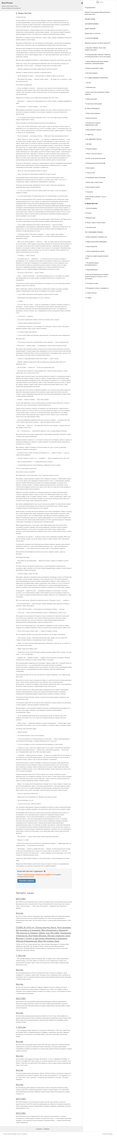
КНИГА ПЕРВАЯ (90, 28)
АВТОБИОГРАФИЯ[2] (91, 24)
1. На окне (88, 82)
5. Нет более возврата (91, 73)
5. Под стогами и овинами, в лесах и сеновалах (15, 1134)
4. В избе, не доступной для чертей (95, 158)
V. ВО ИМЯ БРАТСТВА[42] (93, 139)
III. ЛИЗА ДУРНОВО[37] (92, 108)
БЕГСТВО (21, 898)
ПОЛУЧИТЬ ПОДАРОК (26, 881)
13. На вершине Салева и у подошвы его (97, 288)
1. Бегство (21, 955)
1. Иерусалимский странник (93, 130)
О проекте (39, 1129)
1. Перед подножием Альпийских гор (96, 237)
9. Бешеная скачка (90, 218)
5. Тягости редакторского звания (94, 251)
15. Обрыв (88, 297)
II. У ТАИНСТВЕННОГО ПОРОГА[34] (96, 78)
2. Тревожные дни (90, 87)
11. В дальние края (90, 227)
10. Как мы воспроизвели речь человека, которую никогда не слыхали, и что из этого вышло (97, 276)
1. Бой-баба (88, 144)
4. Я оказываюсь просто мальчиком (95, 177)
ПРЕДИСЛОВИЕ (90, 19)
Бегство (19, 913)
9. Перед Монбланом (91, 269)
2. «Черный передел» (91, 149)
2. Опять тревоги (90, 168)
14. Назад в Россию (91, 293)
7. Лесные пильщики (91, 208)
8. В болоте (88, 213)
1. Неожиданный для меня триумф (95, 163)
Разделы (46, 1129)
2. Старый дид (89, 134)
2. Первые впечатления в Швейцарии (96, 241)
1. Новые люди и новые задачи (94, 182)
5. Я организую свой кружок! (93, 104)
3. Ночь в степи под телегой (93, 153)
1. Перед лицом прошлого (92, 113)
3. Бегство (21, 1027)
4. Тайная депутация (91, 99)
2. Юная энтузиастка (91, 118)
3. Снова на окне (90, 173)
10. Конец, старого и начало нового (95, 222)
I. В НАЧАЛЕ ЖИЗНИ (91, 38)
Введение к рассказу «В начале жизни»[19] (97, 43)
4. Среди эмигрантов (91, 246)
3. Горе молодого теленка (92, 187)
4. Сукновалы (89, 192)
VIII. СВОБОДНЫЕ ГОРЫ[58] (94, 232)
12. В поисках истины (91, 283)
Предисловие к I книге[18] (92, 33)
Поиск (99, 2)
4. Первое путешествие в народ (94, 68)
